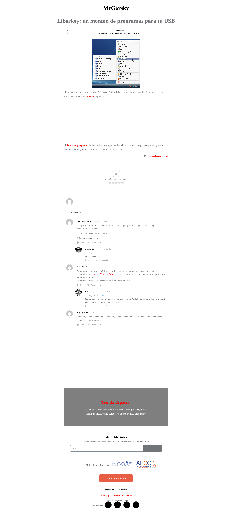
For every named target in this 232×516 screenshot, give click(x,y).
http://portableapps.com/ (107, 274)
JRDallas (104, 296)
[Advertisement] (116, 121)
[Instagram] (136, 504)
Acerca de (109, 489)
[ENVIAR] (152, 448)
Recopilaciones (132, 33)
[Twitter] (117, 504)
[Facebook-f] (108, 504)
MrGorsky (116, 8)
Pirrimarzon (84, 221)
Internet (118, 33)
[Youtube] (126, 504)
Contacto (123, 489)
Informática (106, 33)
